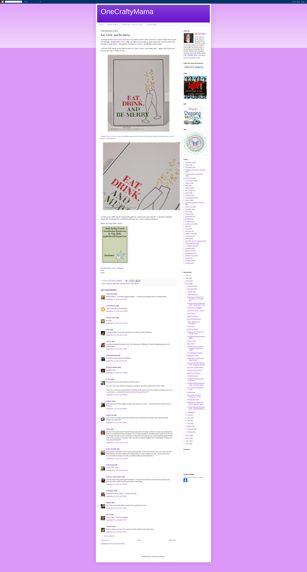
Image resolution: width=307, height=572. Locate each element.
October (190, 292)
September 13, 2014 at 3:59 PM (116, 409)
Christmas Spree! (192, 376)
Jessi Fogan (201, 34)
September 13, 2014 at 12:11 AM (116, 323)
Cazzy (108, 379)
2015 (187, 281)
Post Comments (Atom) (117, 544)
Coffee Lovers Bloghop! (194, 308)
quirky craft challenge (132, 283)
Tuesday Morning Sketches (194, 174)
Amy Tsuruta (137, 44)
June (189, 418)
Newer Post (105, 540)
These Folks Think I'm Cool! (132, 24)
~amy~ (108, 341)
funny (187, 212)
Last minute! (191, 392)
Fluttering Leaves (192, 316)
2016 (187, 278)
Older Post (172, 540)
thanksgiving (189, 253)
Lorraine (109, 526)
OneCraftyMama (127, 12)
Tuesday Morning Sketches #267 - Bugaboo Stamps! (196, 364)
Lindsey (141, 48)
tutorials (187, 258)
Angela (108, 502)
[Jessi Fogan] (185, 482)
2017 (187, 275)
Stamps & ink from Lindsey (113, 136)
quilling (187, 238)
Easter (187, 165)
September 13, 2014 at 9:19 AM (116, 349)
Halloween (188, 167)
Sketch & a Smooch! (193, 373)
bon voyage (189, 190)
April (189, 423)
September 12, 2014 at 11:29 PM (116, 311)
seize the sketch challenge (194, 241)
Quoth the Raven (192, 329)
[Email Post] (126, 280)
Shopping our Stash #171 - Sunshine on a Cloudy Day (196, 299)
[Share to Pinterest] (139, 281)
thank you (188, 251)
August (189, 412)
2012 (187, 438)
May (188, 421)
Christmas (109, 283)
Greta (108, 514)
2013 (187, 435)
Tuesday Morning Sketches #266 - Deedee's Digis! (196, 384)
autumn (187, 183)
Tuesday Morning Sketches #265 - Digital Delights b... (196, 408)
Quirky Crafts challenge (120, 39)
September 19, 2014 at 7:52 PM (116, 508)
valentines (188, 261)
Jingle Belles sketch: (115, 223)
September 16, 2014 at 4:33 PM (116, 484)
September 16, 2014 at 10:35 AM (116, 470)
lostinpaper (110, 491)
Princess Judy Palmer (113, 477)
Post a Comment (109, 536)
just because (189, 224)
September (191, 295)
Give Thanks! (191, 313)
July (188, 415)
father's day (189, 207)
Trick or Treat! (191, 341)
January (190, 432)
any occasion (189, 181)
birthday (188, 188)
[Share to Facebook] (137, 281)
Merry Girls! (191, 344)
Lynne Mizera (110, 306)
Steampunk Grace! (193, 400)
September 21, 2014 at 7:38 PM (116, 532)
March (189, 426)
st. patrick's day (190, 246)
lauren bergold (111, 449)
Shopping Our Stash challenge (195, 170)
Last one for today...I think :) (196, 311)
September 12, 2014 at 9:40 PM (116, 299)
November (191, 289)
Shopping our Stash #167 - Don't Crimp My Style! (196, 403)
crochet (187, 200)
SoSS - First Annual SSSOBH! (193, 323)
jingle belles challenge (119, 283)
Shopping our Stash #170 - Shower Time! (196, 333)
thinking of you (190, 256)
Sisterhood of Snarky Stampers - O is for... (194, 396)
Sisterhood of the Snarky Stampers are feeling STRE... (195, 348)
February (190, 429)
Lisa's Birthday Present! (194, 353)
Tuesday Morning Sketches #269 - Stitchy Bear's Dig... (196, 304)
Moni (107, 330)
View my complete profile (191, 58)
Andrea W (109, 415)
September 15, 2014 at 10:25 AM (116, 458)
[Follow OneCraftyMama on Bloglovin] (193, 68)
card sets (188, 195)
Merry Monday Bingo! (194, 319)
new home (188, 236)
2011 (187, 441)
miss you (188, 231)
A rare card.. (191, 326)
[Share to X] (134, 281)
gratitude (188, 219)
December (191, 286)
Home (101, 24)
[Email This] (130, 281)
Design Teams (112, 24)
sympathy (188, 248)
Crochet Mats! (151, 24)
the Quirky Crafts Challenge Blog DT (136, 392)
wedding (188, 263)
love (186, 229)
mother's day (189, 234)
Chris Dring (110, 465)
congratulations (190, 198)
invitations (188, 221)
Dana (108, 429)
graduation (188, 217)
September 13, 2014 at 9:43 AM (116, 361)
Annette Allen (110, 318)
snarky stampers (190, 243)
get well (187, 214)
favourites (188, 209)
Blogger (162, 556)
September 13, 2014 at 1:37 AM (116, 335)
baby (187, 186)
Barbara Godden (111, 367)
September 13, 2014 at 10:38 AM (116, 373)
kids (186, 226)
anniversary (189, 178)
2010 (187, 444)
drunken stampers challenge (194, 203)
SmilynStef (110, 294)
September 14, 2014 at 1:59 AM (116, 422)
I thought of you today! (194, 370)
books (187, 193)
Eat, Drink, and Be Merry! (195, 367)
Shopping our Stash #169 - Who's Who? (196, 359)
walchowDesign (111, 355)
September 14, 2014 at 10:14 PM (116, 442)
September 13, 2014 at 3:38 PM (116, 395)
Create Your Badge (197, 477)
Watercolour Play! (193, 356)
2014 (187, 284)
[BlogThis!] (132, 281)
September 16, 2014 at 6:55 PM (116, 496)
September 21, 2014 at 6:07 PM (116, 520)
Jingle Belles (113, 44)
